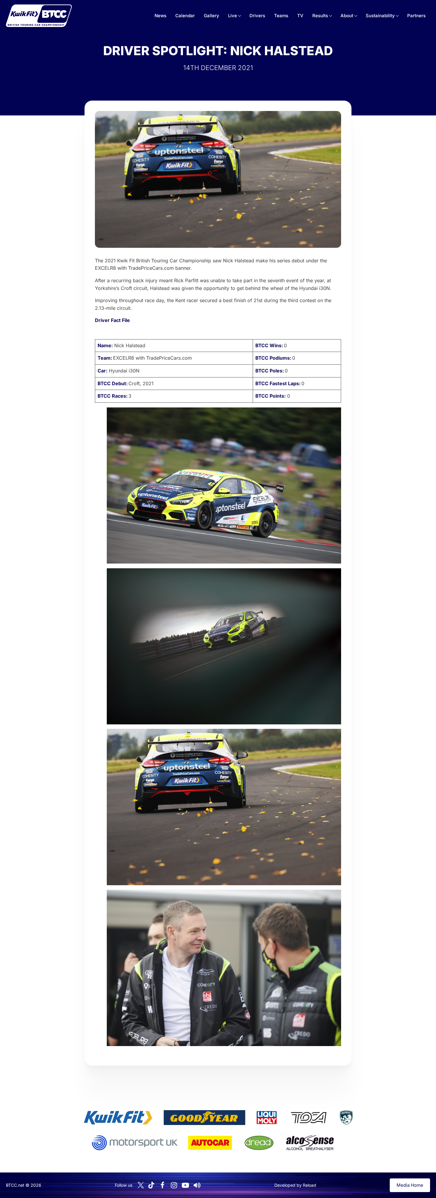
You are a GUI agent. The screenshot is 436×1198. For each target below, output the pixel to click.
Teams (281, 15)
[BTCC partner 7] (210, 1142)
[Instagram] (173, 1185)
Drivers (257, 15)
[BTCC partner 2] (204, 1117)
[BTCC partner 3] (267, 1117)
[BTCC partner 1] (118, 1117)
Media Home (410, 1185)
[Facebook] (162, 1185)
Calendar (185, 15)
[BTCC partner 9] (310, 1142)
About (346, 15)
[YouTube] (185, 1185)
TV (300, 15)
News (160, 15)
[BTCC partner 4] (308, 1117)
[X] (141, 1185)
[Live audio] (197, 1185)
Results (320, 15)
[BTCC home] (39, 15)
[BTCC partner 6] (135, 1142)
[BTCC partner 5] (346, 1117)
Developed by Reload (295, 1185)
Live (232, 15)
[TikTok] (151, 1185)
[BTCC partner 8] (259, 1142)
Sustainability (380, 15)
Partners (416, 15)
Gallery (211, 15)
